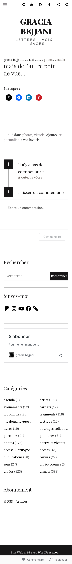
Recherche (66, 4)
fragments (47, 414)
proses (45, 450)
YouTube (30, 4)
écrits (44, 400)
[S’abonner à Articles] (5, 501)
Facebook (48, 4)
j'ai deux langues (16, 421)
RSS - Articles (17, 501)
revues (45, 457)
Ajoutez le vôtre (30, 177)
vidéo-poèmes (50, 464)
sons (7, 464)
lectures (46, 421)
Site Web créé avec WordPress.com (35, 552)
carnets (45, 407)
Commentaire (52, 236)
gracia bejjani (36, 26)
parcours (10, 436)
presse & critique (17, 450)
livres (8, 429)
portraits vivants (52, 443)
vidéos (8, 471)
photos (48, 59)
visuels (60, 59)
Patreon (22, 4)
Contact (57, 4)
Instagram (39, 4)
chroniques (12, 414)
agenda (9, 400)
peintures (47, 436)
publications (13, 457)
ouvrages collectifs (54, 429)
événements (13, 407)
